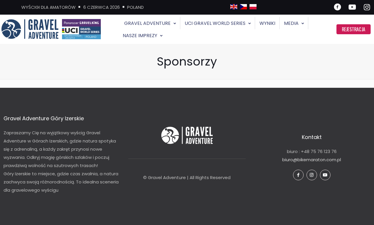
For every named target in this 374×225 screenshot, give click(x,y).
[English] (233, 7)
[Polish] (253, 7)
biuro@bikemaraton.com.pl (311, 160)
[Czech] (243, 7)
